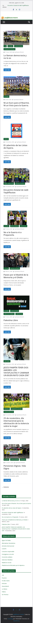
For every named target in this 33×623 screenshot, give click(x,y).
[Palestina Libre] (16, 303)
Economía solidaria (7, 557)
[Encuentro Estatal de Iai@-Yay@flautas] (16, 175)
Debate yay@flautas (8, 183)
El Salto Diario (6, 580)
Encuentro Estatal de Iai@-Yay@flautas (18, 5)
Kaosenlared (5, 586)
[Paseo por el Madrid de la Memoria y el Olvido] (16, 260)
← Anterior (5, 487)
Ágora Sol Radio (6, 540)
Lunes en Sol (23, 226)
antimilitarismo (14, 226)
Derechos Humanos (9, 314)
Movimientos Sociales (9, 49)
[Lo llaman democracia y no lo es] (16, 38)
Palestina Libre (11, 320)
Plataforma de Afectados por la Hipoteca (13, 565)
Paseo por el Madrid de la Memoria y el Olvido (16, 276)
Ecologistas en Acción (8, 554)
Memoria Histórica (19, 183)
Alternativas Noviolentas (8, 543)
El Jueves (4, 578)
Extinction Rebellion (7, 560)
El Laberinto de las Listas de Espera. (15, 146)
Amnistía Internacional (8, 546)
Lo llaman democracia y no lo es (15, 56)
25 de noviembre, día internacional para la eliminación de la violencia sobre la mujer (16, 422)
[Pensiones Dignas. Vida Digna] (16, 451)
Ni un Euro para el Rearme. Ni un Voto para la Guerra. (16, 104)
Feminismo (6, 408)
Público (4, 592)
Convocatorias (18, 46)
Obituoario (7, 361)
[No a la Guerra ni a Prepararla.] (16, 218)
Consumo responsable (8, 551)
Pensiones (22, 459)
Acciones (10, 46)
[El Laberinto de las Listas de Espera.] (16, 131)
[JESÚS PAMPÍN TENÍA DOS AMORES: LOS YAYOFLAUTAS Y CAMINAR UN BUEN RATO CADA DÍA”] (16, 349)
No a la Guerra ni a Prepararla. (12, 233)
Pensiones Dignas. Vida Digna (15, 467)
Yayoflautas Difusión (19, 52)
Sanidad (6, 139)
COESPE (4, 549)
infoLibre (4, 583)
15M (5, 46)
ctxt (3, 575)
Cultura (6, 268)
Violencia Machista (8, 411)
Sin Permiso (5, 594)
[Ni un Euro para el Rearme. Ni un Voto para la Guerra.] (16, 86)
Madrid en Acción (6, 562)
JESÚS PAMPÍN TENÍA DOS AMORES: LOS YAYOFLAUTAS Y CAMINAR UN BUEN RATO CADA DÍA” (16, 371)
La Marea (4, 589)
